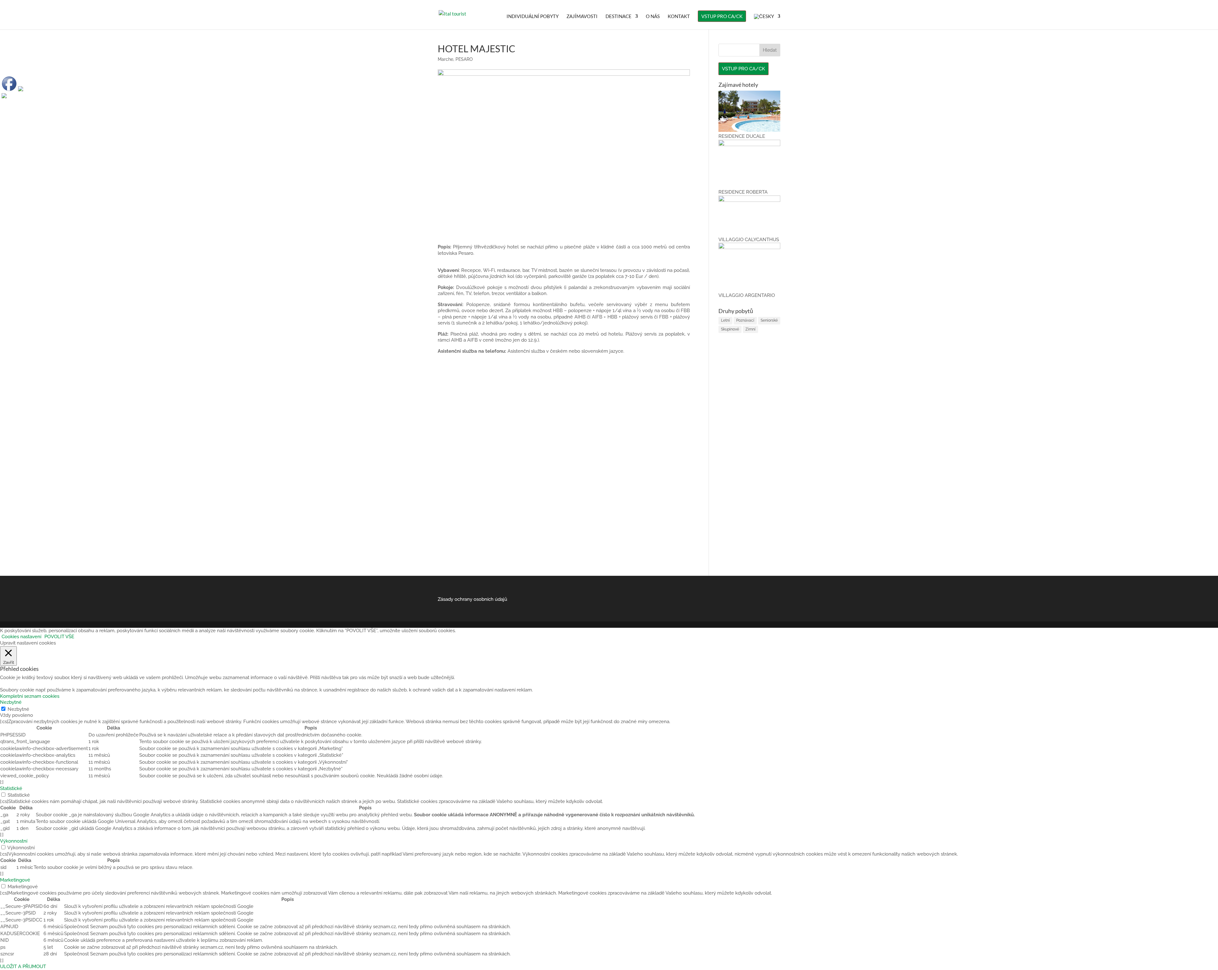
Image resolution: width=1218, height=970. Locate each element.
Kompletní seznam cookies (29, 696)
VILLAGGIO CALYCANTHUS (748, 239)
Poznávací (745, 320)
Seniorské (769, 320)
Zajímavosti (582, 16)
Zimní (750, 329)
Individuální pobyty (533, 16)
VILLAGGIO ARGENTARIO (746, 295)
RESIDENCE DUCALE (741, 136)
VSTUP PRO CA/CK (722, 16)
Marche (445, 59)
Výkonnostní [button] (13, 841)
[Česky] (767, 21)
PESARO (464, 59)
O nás (653, 16)
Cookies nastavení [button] (21, 636)
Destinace (619, 16)
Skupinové (730, 329)
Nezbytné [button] (11, 702)
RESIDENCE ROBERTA (743, 192)
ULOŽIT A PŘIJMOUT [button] (23, 966)
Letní (725, 320)
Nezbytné (18, 709)
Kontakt (679, 16)
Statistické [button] (11, 788)
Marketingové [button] (15, 880)
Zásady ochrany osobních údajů (472, 599)
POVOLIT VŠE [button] (59, 636)
